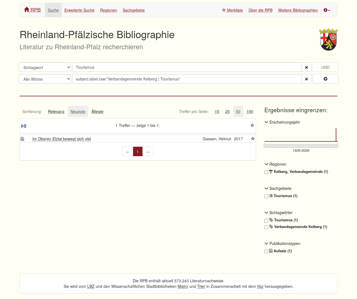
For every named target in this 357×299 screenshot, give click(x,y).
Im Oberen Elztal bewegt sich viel (61, 138)
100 (250, 111)
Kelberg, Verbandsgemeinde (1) (300, 171)
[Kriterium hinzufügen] (325, 79)
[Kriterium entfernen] (306, 67)
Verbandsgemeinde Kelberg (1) (300, 226)
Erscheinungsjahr (284, 122)
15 (217, 111)
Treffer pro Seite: (194, 111)
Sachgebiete (134, 10)
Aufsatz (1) (282, 250)
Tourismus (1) (284, 195)
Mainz (183, 286)
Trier (201, 286)
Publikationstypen (284, 243)
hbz (260, 286)
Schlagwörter (280, 212)
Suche (53, 10)
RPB (35, 9)
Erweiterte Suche (79, 10)
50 (238, 111)
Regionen (108, 10)
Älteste (97, 111)
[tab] (32, 111)
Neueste (78, 111)
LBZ (91, 286)
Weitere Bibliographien (298, 10)
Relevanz (56, 111)
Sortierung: (32, 111)
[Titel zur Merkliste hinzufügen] (253, 138)
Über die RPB (260, 10)
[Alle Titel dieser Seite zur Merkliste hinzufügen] (252, 125)
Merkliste (234, 10)
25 (227, 111)
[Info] (327, 10)
